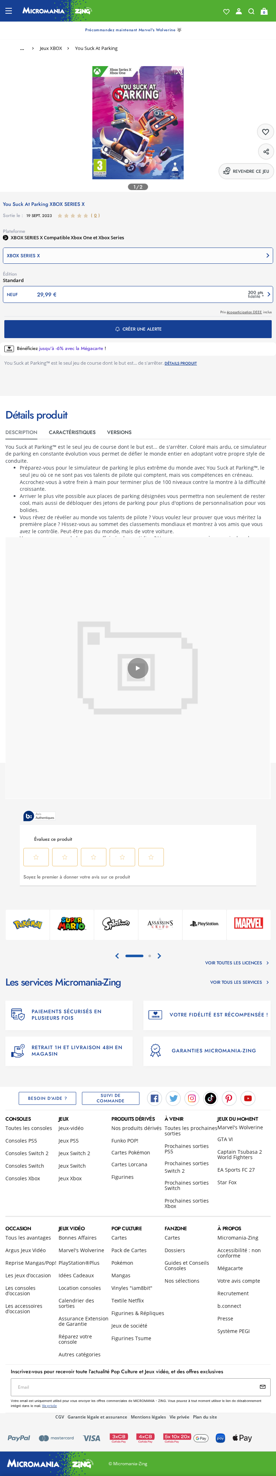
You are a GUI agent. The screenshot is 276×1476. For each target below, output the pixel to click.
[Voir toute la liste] (226, 12)
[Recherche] (251, 13)
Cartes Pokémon (130, 1152)
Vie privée (179, 1417)
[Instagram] (191, 1098)
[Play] (138, 668)
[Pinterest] (229, 1098)
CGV (59, 1417)
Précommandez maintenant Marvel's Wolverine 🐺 (133, 30)
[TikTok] (210, 1098)
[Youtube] (248, 1098)
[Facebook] (154, 1098)
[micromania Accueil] (57, 11)
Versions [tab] (119, 432)
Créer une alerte (142, 329)
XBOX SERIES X (27, 237)
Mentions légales (148, 1417)
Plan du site (205, 1417)
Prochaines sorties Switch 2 (187, 1167)
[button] (138, 256)
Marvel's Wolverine (240, 1127)
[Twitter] (173, 1098)
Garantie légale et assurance (97, 1417)
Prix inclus (246, 312)
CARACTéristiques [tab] (72, 432)
